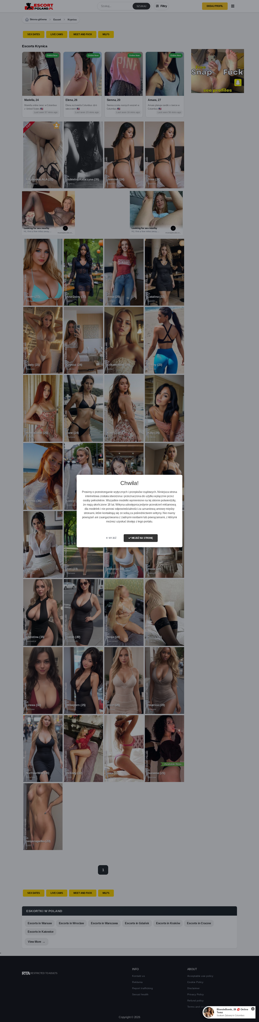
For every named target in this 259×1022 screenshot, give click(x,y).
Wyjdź (112, 538)
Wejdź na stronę (142, 538)
